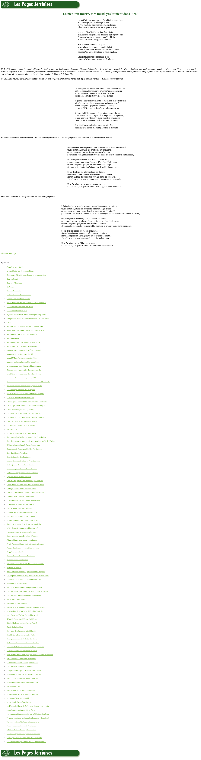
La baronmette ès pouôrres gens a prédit (21, 378)
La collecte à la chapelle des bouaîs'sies (21, 433)
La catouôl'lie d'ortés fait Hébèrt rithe (20, 398)
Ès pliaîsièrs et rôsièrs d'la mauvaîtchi (20, 504)
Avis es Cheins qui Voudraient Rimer (20, 271)
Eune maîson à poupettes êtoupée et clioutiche (24, 595)
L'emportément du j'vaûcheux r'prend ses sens (23, 461)
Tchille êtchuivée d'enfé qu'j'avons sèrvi (21, 730)
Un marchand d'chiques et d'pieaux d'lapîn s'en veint (26, 607)
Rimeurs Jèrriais (12, 279)
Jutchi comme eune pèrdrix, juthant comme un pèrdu (26, 572)
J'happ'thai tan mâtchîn (15, 267)
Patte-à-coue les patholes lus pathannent (21, 659)
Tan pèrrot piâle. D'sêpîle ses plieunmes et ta (23, 722)
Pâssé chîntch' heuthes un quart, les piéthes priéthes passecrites (30, 655)
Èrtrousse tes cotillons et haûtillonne (20, 496)
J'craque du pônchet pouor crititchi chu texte (23, 548)
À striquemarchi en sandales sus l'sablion (22, 346)
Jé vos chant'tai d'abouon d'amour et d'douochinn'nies (26, 303)
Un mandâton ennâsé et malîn (17, 603)
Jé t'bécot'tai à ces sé (14, 568)
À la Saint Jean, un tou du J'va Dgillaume (22, 334)
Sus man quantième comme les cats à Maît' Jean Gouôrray (28, 714)
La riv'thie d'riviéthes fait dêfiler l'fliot (21, 698)
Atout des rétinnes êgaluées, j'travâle (20, 354)
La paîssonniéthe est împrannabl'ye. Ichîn (22, 651)
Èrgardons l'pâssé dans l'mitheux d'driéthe (22, 469)
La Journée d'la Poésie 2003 (17, 311)
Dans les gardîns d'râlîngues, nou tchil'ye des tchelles (26, 437)
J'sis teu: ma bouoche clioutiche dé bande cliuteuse (25, 564)
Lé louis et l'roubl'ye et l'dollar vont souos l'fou (24, 579)
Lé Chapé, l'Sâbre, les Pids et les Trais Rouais (23, 413)
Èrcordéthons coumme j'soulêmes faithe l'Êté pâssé (25, 485)
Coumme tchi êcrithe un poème (18, 299)
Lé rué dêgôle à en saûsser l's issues (19, 702)
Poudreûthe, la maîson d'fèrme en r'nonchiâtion (24, 674)
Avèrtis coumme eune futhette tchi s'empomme (24, 366)
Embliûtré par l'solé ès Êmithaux (18, 457)
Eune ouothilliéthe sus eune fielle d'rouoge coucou (25, 647)
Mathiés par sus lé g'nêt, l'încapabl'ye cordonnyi (24, 615)
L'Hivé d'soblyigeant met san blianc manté (22, 528)
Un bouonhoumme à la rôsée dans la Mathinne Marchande (28, 382)
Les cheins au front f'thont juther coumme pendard (25, 417)
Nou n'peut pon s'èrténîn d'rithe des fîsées (22, 639)
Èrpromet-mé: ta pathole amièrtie (19, 477)
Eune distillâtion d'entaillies (17, 453)
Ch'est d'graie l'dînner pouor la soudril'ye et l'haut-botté (27, 402)
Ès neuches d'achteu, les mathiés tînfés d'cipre (23, 500)
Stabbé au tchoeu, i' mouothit (21, 710)
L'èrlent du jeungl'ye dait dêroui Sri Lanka (22, 473)
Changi (9, 322)
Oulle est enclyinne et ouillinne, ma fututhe (23, 643)
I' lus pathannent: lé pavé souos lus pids (21, 532)
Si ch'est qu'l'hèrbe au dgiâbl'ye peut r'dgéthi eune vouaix (28, 706)
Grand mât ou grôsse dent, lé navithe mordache (24, 524)
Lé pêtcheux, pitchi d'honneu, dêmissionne (22, 663)
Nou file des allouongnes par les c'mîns (21, 635)
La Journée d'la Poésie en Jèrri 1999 (20, 307)
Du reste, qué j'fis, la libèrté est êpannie (21, 690)
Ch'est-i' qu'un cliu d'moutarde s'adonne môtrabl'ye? (26, 405)
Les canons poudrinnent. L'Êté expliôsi (21, 390)
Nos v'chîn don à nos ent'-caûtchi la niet (21, 631)
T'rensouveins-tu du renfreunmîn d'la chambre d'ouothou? (28, 718)
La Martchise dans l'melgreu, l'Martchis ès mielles (25, 611)
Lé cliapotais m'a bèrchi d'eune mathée (21, 425)
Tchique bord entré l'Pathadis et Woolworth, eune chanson (28, 318)
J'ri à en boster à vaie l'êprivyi (17, 560)
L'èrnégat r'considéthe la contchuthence (21, 489)
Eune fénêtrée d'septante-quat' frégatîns (21, 516)
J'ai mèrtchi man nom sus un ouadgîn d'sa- (22, 540)
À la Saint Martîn (13, 338)
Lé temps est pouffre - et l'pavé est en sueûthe (23, 734)
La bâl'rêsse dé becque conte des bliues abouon (24, 374)
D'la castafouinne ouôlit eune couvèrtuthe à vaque (25, 394)
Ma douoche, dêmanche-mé (17, 583)
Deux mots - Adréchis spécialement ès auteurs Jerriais (26, 275)
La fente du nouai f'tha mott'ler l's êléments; (23, 520)
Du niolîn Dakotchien (15, 627)
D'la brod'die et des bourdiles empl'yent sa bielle (24, 386)
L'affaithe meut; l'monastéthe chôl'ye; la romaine (24, 350)
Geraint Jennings (8, 253)
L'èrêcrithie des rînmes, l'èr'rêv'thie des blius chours (25, 492)
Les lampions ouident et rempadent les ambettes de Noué (28, 576)
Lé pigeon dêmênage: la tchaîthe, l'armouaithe (24, 670)
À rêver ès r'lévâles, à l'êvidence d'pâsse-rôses (23, 342)
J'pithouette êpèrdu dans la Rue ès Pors (21, 556)
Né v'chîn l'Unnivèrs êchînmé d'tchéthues (22, 619)
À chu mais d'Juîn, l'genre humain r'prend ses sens (25, 326)
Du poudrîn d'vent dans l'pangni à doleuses (22, 678)
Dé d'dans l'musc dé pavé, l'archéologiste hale (23, 445)
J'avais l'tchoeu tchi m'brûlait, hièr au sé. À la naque (25, 544)
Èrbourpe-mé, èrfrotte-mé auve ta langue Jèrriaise (25, 481)
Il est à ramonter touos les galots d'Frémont (22, 536)
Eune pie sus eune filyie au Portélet (20, 666)
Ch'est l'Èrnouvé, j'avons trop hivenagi (21, 409)
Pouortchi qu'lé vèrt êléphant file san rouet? (23, 682)
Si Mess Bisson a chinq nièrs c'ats (19, 295)
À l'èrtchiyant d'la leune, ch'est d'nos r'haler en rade (25, 330)
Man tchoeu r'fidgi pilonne (16, 599)
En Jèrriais (10, 287)
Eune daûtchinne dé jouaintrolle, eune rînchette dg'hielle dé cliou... (31, 441)
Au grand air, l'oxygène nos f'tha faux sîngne (23, 362)
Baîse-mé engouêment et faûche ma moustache (24, 370)
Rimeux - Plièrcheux (14, 283)
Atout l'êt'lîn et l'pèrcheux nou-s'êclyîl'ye (22, 358)
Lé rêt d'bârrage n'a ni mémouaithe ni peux (22, 694)
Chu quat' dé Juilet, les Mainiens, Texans (22, 421)
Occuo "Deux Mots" (14, 291)
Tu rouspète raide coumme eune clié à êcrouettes (24, 738)
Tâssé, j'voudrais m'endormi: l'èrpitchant (21, 726)
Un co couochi (12, 429)
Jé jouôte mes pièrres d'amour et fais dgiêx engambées (26, 315)
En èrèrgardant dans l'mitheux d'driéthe (21, 465)
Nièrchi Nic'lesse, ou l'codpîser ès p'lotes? (22, 623)
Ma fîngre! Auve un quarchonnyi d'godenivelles (24, 587)
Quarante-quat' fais (13, 686)
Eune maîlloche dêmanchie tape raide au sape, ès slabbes (27, 591)
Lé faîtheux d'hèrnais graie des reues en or (22, 512)
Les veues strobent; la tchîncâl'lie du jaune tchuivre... (26, 742)
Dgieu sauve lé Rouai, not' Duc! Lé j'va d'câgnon (24, 449)
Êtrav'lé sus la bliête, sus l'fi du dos (19, 508)
